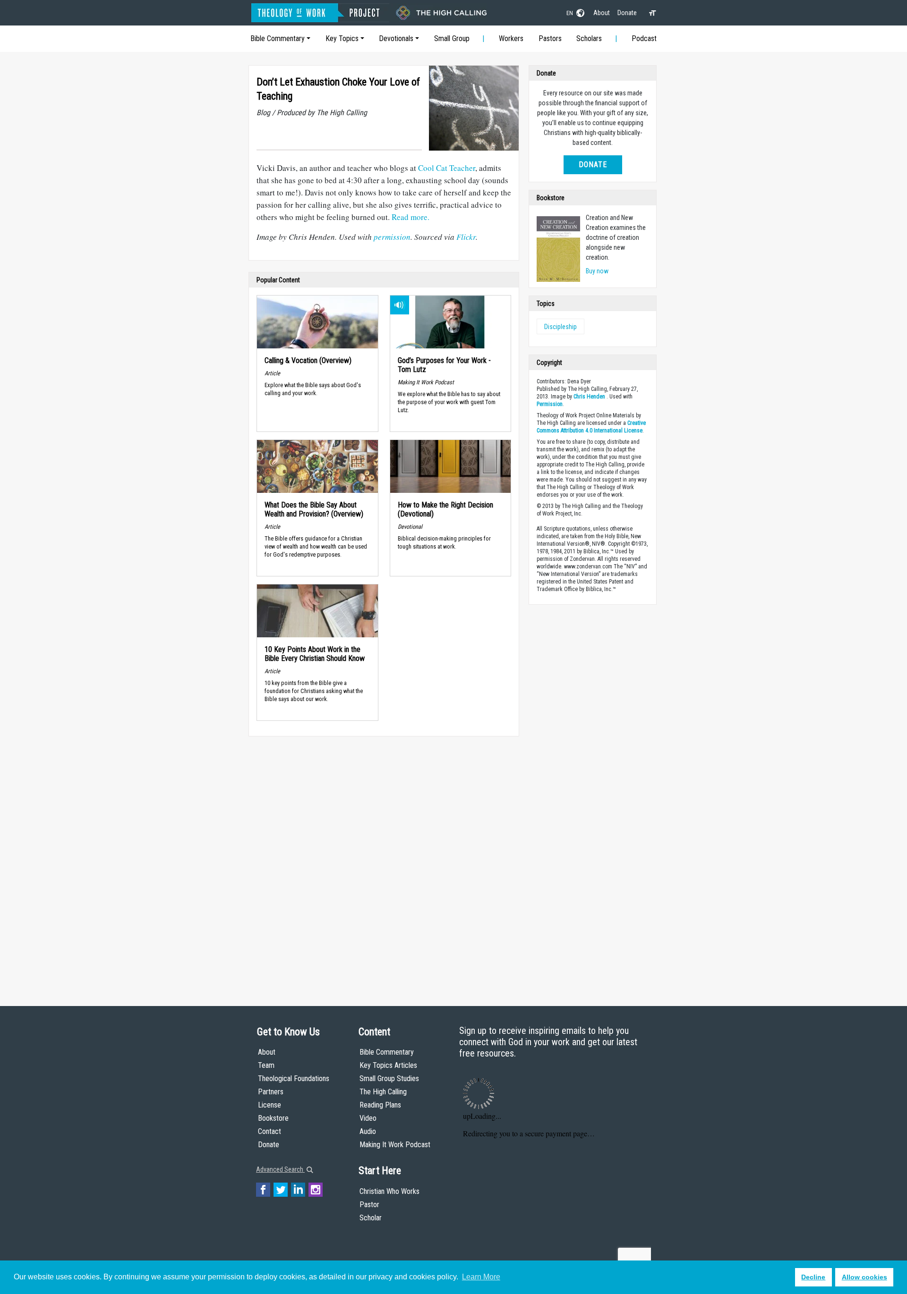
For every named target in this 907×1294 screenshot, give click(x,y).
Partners (270, 1091)
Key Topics (342, 38)
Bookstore (273, 1118)
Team (266, 1065)
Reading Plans (380, 1104)
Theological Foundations (293, 1078)
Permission (550, 404)
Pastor (369, 1204)
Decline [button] (813, 1277)
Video (367, 1118)
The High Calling (383, 1091)
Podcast (644, 38)
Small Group (452, 38)
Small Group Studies (389, 1078)
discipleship (560, 326)
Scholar (370, 1217)
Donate (627, 13)
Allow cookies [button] (864, 1277)
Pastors (550, 38)
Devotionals (396, 38)
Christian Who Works (389, 1191)
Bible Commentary (277, 38)
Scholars (589, 38)
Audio (367, 1131)
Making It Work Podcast (394, 1144)
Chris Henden (589, 396)
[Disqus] (383, 862)
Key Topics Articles (388, 1065)
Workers (511, 38)
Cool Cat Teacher (446, 167)
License (269, 1104)
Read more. (410, 216)
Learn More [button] (481, 1277)
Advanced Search (280, 1169)
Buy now (597, 271)
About (601, 13)
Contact (269, 1131)
